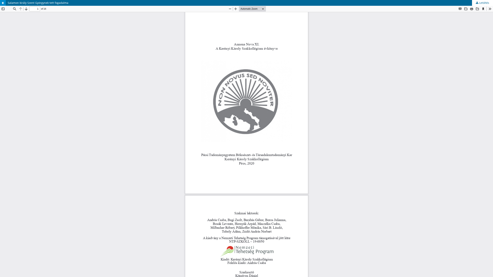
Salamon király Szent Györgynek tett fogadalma (38, 3)
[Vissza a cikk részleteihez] (3, 3)
